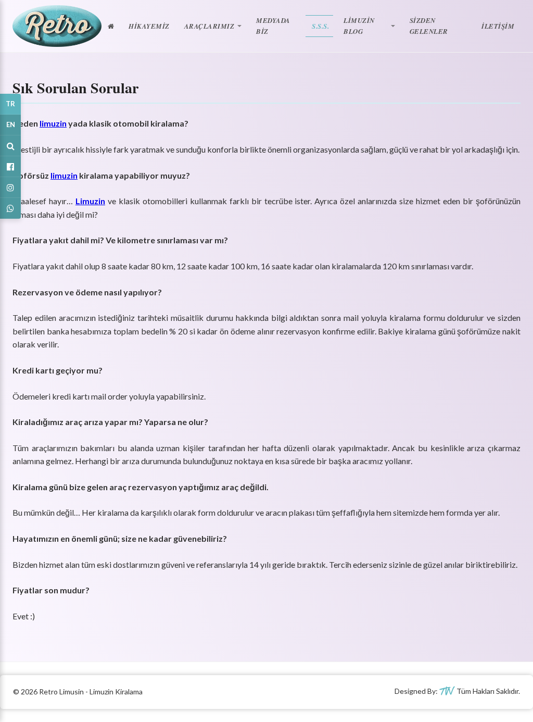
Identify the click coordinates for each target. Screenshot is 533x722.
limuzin (53, 123)
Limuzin (90, 201)
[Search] (10, 145)
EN (10, 124)
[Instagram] (10, 187)
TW (446, 692)
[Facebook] (10, 166)
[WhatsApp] (10, 208)
